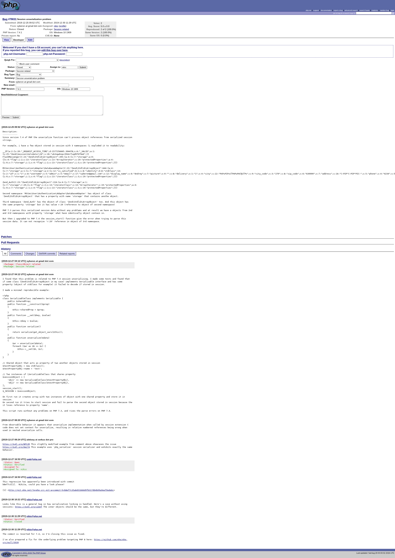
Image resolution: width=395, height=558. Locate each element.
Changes (30, 253)
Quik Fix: (9, 60)
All (5, 253)
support (316, 10)
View (6, 40)
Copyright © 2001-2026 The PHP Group (29, 553)
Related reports (67, 253)
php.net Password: (54, 54)
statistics (375, 10)
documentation (326, 10)
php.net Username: (15, 54)
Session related (61, 29)
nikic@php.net (34, 499)
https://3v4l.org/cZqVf (28, 507)
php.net (308, 10)
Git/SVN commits (47, 253)
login (392, 10)
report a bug (338, 10)
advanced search (351, 10)
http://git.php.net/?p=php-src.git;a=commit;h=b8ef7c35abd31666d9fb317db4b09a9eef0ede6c (61, 490)
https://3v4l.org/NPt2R (16, 444)
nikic (56, 26)
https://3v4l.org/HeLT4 (16, 447)
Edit (30, 40)
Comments (16, 253)
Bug (4, 19)
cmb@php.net (34, 459)
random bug (384, 10)
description (64, 60)
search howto (365, 10)
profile (63, 26)
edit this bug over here (54, 50)
